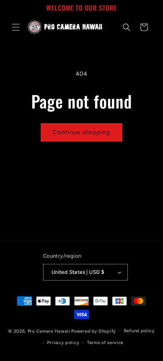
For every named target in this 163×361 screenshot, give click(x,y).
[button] (16, 27)
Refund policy (139, 330)
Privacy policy (63, 342)
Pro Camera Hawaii (49, 330)
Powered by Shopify (93, 330)
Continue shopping (81, 132)
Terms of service (105, 342)
